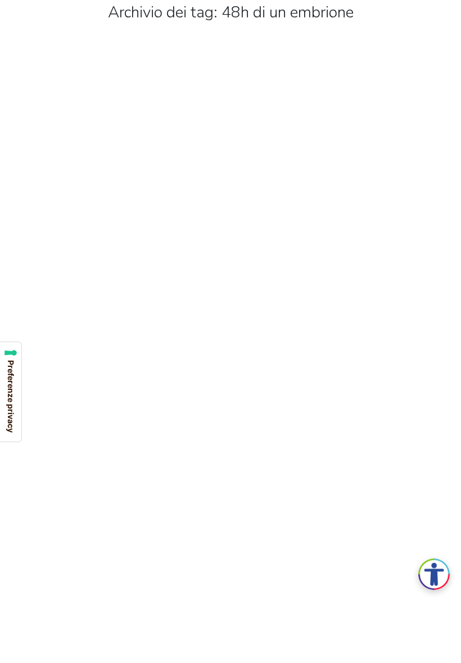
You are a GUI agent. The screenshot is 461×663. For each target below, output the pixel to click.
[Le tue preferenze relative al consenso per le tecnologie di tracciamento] (10, 392)
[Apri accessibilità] (434, 574)
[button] (7, 7)
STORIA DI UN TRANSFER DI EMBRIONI (154, 320)
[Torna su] (444, 646)
